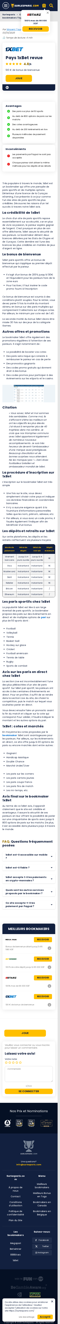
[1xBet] (14, 49)
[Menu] (5, 5)
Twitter (45, 1246)
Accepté (45, 1316)
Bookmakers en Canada (42, 1204)
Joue (18, 78)
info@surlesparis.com (28, 1164)
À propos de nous (15, 1189)
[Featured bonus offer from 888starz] (44, 6)
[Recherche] (51, 6)
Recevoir (36, 29)
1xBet (15, 1260)
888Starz (15, 1254)
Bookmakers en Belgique (42, 1213)
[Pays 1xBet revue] (49, 1004)
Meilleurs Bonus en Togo (42, 1195)
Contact (15, 1196)
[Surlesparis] (25, 5)
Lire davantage (26, 1317)
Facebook (44, 1240)
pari (43, 617)
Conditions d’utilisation (15, 1204)
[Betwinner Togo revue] (49, 967)
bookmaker (9, 735)
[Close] (48, 13)
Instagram (43, 1252)
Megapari (15, 1243)
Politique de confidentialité (15, 1213)
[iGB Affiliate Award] (7, 1123)
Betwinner (15, 1249)
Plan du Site (15, 1220)
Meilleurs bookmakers (42, 1185)
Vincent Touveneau (18, 29)
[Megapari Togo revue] (49, 948)
